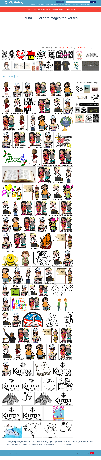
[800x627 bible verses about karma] (22, 369)
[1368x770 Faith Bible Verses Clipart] (61, 291)
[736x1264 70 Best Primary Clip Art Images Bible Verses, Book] (68, 90)
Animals (32, 4)
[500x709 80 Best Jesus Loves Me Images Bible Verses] (30, 107)
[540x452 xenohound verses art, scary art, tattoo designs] (11, 399)
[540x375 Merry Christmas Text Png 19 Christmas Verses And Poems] (15, 158)
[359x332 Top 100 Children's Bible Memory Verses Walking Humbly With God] (63, 140)
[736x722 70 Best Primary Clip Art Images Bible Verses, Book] (31, 192)
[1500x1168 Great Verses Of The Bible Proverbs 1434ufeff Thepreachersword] (32, 320)
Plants (89, 4)
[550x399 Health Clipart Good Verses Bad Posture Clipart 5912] (62, 305)
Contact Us (86, 453)
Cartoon (47, 4)
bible (4, 76)
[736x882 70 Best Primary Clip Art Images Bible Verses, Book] (41, 90)
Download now (70, 9)
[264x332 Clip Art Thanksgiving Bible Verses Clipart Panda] (47, 242)
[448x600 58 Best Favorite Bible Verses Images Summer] (15, 291)
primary (11, 76)
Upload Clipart (60, 1)
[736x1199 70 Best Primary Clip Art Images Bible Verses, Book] (7, 90)
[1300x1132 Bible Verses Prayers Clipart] (12, 192)
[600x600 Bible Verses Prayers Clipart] (10, 259)
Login (54, 1)
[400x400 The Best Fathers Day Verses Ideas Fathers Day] (19, 305)
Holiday (58, 4)
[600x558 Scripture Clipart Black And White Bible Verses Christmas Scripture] (41, 259)
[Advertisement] (50, 31)
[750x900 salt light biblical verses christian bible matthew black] (27, 399)
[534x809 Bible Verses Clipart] (68, 320)
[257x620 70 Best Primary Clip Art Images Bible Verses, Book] (15, 209)
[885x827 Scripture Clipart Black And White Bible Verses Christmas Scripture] (53, 320)
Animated (53, 4)
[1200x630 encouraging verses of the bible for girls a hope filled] (58, 414)
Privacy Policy (77, 453)
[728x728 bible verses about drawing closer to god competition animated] (49, 384)
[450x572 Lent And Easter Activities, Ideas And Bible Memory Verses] (66, 123)
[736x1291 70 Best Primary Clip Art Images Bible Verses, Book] (18, 107)
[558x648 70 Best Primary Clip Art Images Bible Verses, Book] (9, 336)
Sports (64, 4)
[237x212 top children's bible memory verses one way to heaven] (32, 430)
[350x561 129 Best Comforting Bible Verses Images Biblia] (25, 259)
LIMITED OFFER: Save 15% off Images (58, 48)
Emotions (76, 4)
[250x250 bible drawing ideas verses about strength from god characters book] (42, 369)
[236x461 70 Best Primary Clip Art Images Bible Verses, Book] (32, 123)
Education (69, 4)
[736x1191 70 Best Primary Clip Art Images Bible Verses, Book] (68, 192)
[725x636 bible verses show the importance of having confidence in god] (12, 430)
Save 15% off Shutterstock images (87, 83)
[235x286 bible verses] (50, 430)
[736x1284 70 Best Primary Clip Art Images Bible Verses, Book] (17, 90)
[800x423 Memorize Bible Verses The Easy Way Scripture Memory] (19, 176)
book (17, 76)
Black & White (40, 4)
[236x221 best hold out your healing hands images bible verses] (65, 384)
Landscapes (82, 4)
